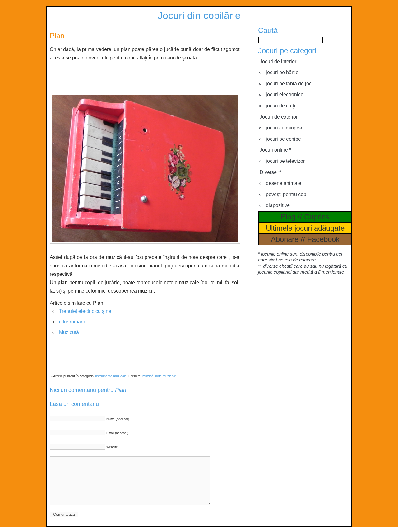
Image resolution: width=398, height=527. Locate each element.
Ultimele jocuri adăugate (305, 228)
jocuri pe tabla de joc (289, 83)
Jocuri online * (275, 150)
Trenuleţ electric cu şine (85, 311)
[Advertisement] (144, 76)
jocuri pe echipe (283, 139)
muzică (147, 376)
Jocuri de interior (278, 61)
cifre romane (72, 321)
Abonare (284, 239)
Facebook (323, 239)
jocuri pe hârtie (282, 72)
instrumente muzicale (111, 376)
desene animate (283, 183)
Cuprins (316, 217)
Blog (288, 217)
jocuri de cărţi (280, 105)
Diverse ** (271, 172)
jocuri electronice (284, 94)
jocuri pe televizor (285, 161)
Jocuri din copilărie (199, 15)
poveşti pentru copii (287, 194)
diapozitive (278, 205)
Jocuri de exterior (279, 117)
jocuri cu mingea (284, 127)
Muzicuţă (69, 332)
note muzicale (165, 376)
